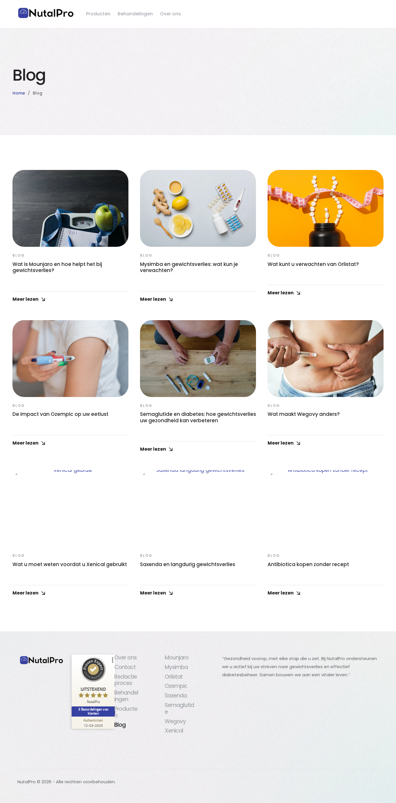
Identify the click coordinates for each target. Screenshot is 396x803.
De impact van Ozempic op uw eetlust (60, 414)
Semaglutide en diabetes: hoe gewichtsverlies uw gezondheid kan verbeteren (198, 417)
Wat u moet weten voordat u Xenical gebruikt (69, 564)
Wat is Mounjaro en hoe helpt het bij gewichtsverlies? (57, 267)
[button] (380, 778)
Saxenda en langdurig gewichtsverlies (187, 564)
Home (18, 93)
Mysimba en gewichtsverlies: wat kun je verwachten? (189, 267)
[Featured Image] (70, 208)
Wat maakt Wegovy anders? (304, 414)
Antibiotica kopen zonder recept (308, 564)
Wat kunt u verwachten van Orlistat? (313, 264)
